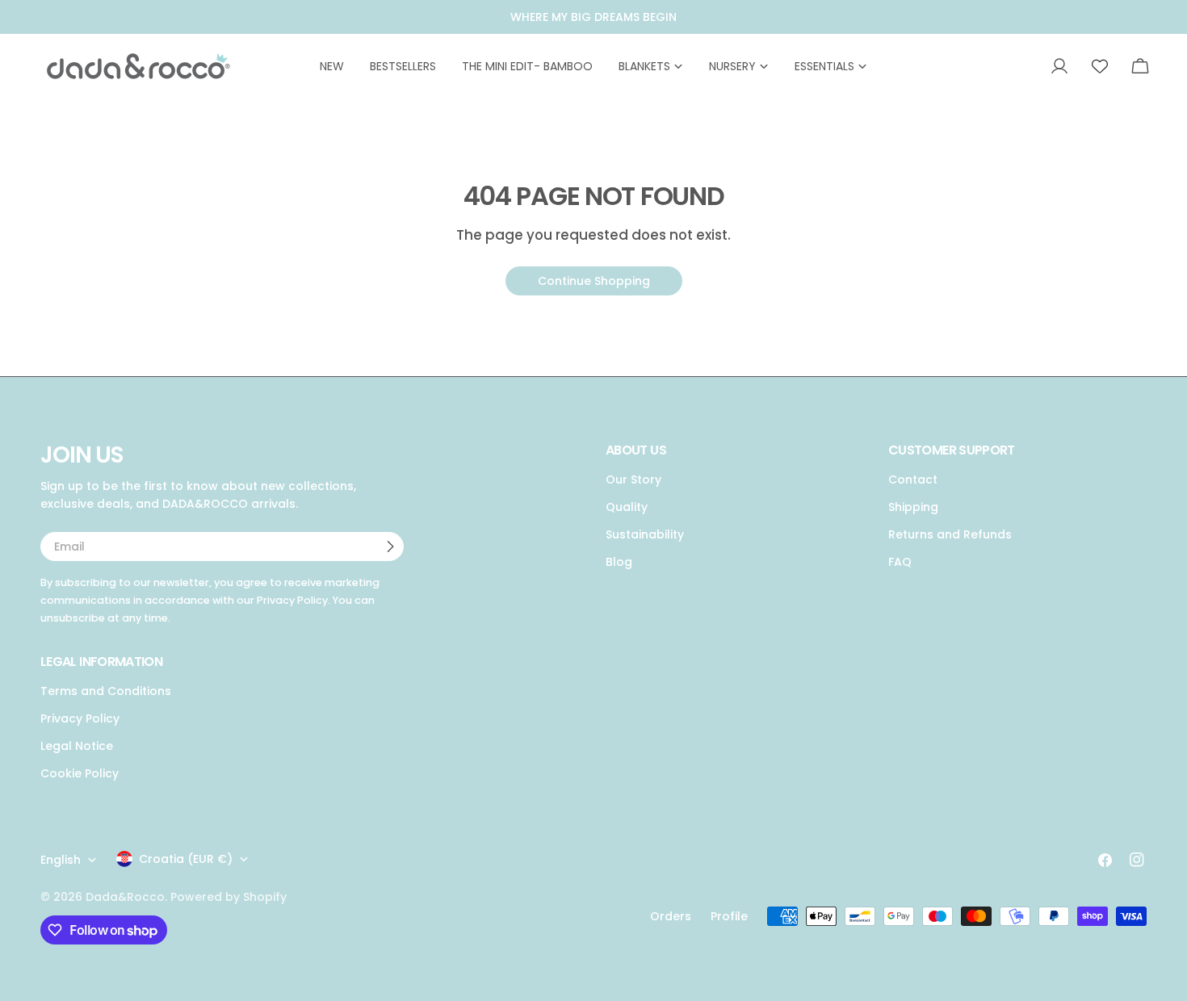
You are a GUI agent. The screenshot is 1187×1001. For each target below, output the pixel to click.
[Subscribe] (390, 546)
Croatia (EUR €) (186, 859)
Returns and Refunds (950, 534)
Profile (729, 916)
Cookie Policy (79, 773)
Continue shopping (594, 281)
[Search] (1021, 66)
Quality (627, 507)
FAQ (900, 562)
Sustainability (645, 534)
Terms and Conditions (105, 691)
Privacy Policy (80, 718)
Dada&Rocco (125, 897)
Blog (619, 562)
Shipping (913, 507)
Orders (670, 916)
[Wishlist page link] (1100, 66)
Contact (912, 479)
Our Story (633, 479)
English (60, 860)
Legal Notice (76, 746)
